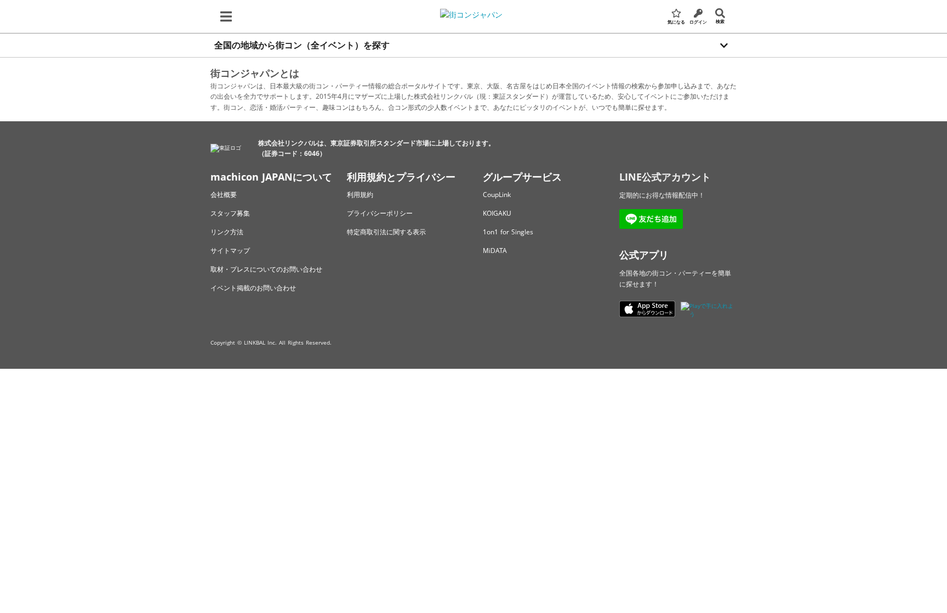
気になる (676, 22)
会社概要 (223, 194)
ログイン (698, 22)
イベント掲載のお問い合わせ (253, 288)
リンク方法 (226, 232)
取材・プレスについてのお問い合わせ (266, 269)
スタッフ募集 (230, 213)
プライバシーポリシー (380, 213)
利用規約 (360, 194)
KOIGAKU (497, 213)
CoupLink (497, 194)
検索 (720, 21)
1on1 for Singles (508, 232)
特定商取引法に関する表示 (386, 232)
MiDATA (495, 250)
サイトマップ (230, 250)
